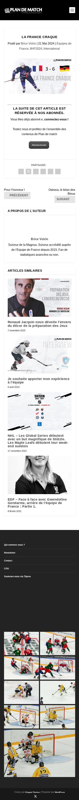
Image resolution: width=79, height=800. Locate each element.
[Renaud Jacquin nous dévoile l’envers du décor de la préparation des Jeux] (39, 297)
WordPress (60, 792)
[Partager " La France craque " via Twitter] (28, 171)
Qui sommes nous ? (14, 545)
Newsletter (9, 552)
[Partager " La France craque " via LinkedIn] (43, 171)
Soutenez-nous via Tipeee (17, 576)
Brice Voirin (28, 43)
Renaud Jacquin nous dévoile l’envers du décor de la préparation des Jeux (39, 323)
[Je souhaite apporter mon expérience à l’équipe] (39, 354)
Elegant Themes (32, 792)
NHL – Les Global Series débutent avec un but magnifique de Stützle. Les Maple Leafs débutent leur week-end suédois (38, 441)
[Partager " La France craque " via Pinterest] (36, 171)
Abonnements (39, 145)
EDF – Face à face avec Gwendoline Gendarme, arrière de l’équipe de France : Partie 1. (37, 503)
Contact (8, 560)
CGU (6, 568)
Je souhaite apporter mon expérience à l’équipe (39, 380)
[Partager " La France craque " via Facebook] (21, 171)
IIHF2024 (36, 48)
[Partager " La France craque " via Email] (50, 171)
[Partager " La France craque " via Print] (58, 171)
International (52, 48)
